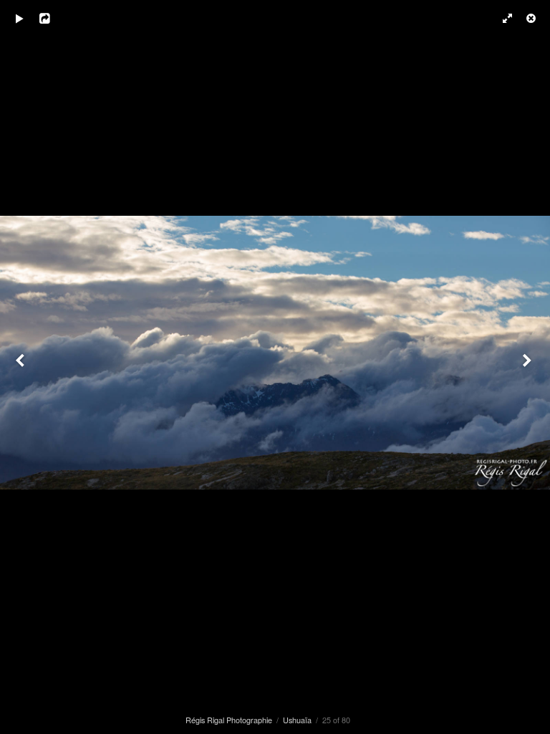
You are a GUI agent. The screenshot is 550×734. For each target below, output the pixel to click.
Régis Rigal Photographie (228, 719)
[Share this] (56, 18)
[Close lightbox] (532, 18)
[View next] (528, 367)
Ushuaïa (297, 719)
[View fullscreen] (500, 18)
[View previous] (21, 367)
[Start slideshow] (19, 18)
